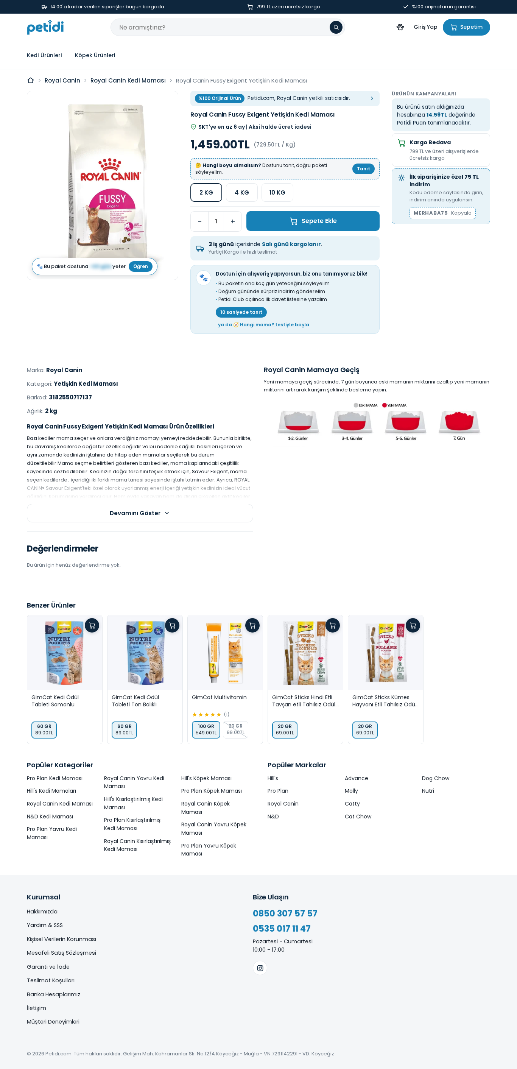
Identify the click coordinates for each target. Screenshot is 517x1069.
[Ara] (336, 27)
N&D (273, 816)
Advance (356, 778)
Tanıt (363, 168)
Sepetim (471, 27)
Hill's (273, 778)
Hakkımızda (42, 911)
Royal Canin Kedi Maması (128, 80)
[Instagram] (260, 968)
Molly (351, 791)
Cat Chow (358, 816)
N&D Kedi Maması (50, 816)
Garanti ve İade (48, 967)
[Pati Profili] (400, 27)
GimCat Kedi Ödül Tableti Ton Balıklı (135, 701)
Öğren (140, 266)
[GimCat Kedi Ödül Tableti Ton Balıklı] (144, 652)
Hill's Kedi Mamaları (51, 791)
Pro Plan (278, 791)
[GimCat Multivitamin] (225, 652)
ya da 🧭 (263, 324)
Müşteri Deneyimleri (53, 1021)
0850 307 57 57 (285, 913)
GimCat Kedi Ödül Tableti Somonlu (55, 701)
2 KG (206, 192)
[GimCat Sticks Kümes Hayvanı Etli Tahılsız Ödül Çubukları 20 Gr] (385, 652)
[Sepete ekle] (92, 625)
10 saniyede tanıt (241, 312)
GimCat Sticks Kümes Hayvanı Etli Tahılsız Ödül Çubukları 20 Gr (384, 701)
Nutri (428, 791)
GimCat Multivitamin (219, 697)
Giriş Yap (426, 27)
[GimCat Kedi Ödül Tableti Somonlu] (64, 652)
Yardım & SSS (45, 925)
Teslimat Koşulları (51, 980)
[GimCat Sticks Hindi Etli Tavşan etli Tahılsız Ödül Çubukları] (305, 652)
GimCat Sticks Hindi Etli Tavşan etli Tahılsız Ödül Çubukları (303, 701)
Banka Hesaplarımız (53, 994)
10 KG (277, 192)
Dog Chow (435, 778)
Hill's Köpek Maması (206, 778)
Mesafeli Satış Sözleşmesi (61, 953)
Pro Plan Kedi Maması (55, 778)
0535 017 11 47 (282, 929)
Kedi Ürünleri (44, 55)
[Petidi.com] (45, 27)
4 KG (242, 192)
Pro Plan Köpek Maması (211, 791)
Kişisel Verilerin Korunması (61, 939)
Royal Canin (62, 80)
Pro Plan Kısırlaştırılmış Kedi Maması (132, 824)
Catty (352, 803)
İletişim (36, 1008)
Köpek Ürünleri (95, 55)
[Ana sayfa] (30, 80)
